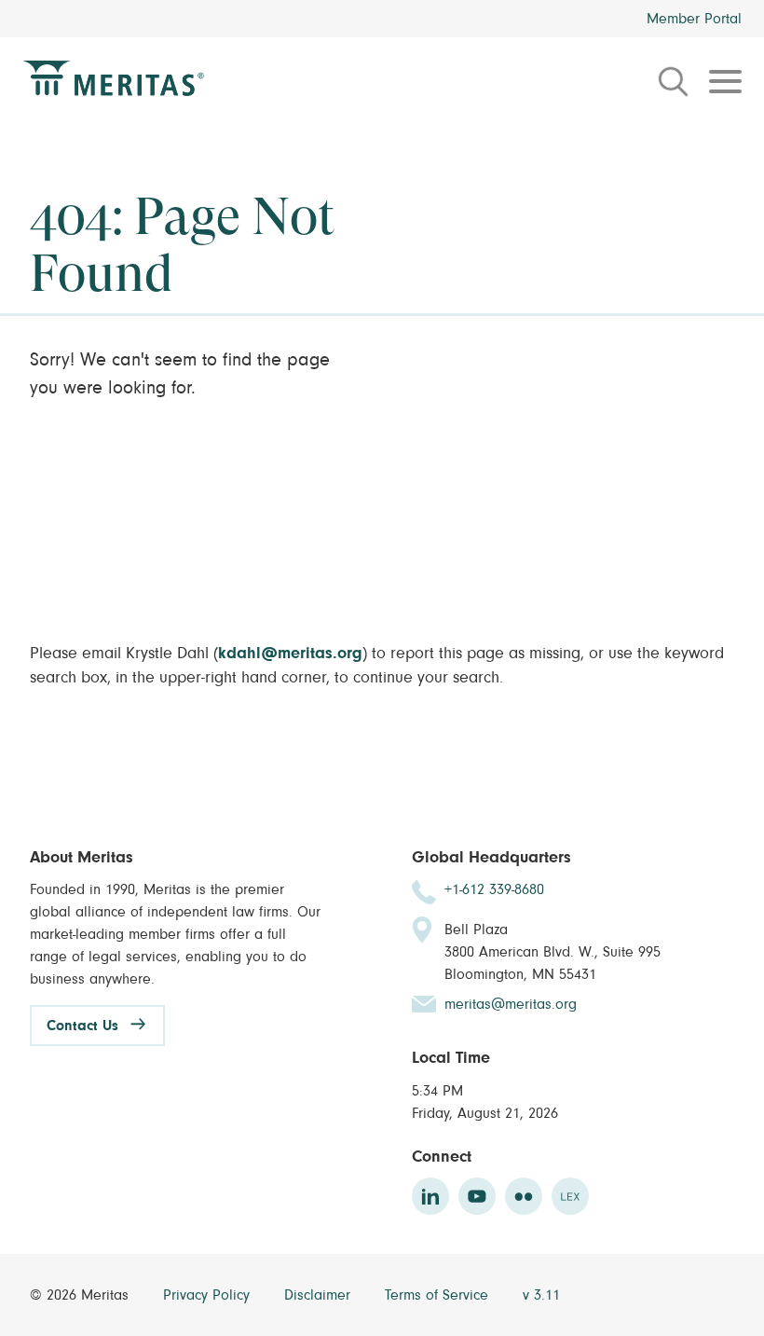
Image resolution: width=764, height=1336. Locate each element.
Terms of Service (439, 1295)
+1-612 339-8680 (494, 889)
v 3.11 (541, 1295)
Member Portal (694, 18)
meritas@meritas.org (510, 1004)
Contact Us (82, 1025)
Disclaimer (319, 1295)
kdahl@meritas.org (290, 653)
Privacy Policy (208, 1295)
